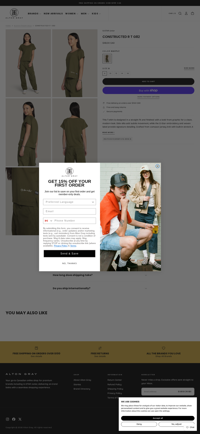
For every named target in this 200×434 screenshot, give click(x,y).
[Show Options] (93, 202)
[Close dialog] (157, 166)
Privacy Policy (61, 245)
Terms (73, 245)
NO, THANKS (69, 263)
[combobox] (68, 202)
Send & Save (69, 253)
